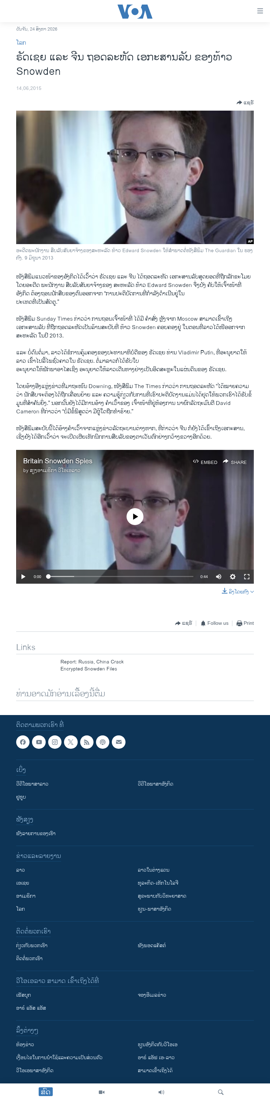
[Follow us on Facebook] (23, 742)
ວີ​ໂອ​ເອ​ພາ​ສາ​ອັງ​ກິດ (34, 1070)
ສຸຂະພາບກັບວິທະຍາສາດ (162, 896)
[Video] (101, 1092)
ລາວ (20, 870)
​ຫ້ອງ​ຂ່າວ (25, 1044)
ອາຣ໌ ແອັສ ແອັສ (31, 1008)
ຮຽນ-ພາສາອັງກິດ (154, 909)
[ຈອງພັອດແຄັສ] (118, 742)
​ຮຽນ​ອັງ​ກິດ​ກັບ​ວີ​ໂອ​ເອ (158, 1044)
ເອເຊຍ (22, 883)
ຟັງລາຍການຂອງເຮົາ (36, 833)
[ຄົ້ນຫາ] (220, 1092)
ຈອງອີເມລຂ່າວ (152, 995)
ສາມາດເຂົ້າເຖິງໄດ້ (155, 1070)
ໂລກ (21, 43)
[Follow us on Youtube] (38, 742)
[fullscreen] (247, 577)
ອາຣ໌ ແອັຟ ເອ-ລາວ (156, 1057)
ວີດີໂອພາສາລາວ (32, 784)
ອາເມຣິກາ (26, 896)
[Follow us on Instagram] (55, 742)
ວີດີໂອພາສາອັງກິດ (155, 784)
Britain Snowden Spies (57, 461)
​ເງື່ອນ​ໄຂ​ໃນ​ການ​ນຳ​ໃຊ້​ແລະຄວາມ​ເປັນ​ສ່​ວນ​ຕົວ (59, 1057)
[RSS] (87, 742)
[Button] (245, 102)
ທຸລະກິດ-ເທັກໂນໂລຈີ (158, 883)
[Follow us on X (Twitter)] (70, 742)
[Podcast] (102, 742)
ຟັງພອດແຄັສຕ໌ (152, 945)
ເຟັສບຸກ (23, 995)
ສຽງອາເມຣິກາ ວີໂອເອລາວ (55, 470)
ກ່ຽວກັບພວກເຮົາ (31, 945)
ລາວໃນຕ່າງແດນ (153, 870)
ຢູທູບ (21, 797)
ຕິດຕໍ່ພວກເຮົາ (29, 958)
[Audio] (161, 1092)
